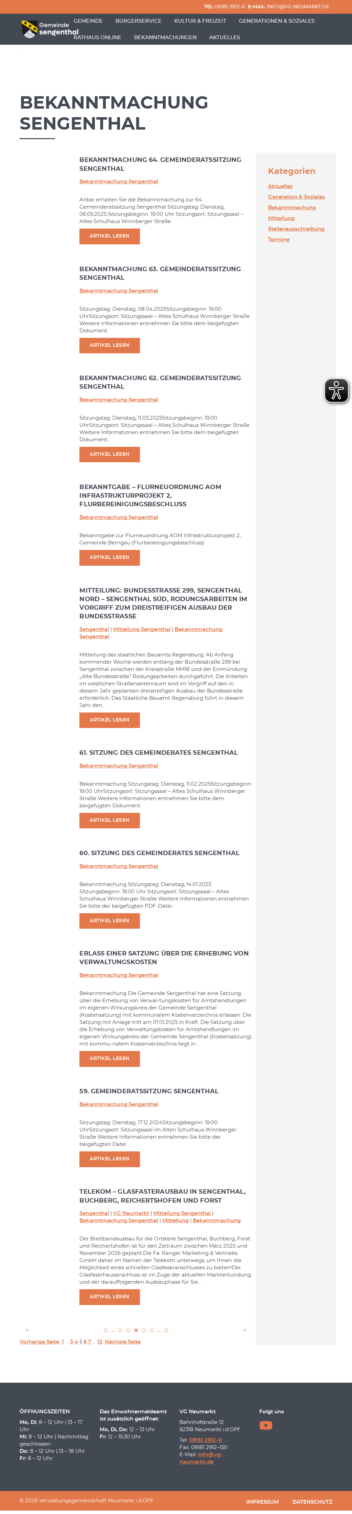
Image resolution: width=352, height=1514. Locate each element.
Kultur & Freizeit (200, 21)
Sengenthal (94, 629)
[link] (27, 1330)
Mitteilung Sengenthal (141, 629)
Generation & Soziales (296, 197)
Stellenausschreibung (296, 229)
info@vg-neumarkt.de (288, 6)
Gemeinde (88, 21)
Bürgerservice (139, 21)
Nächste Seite (123, 1342)
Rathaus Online (97, 37)
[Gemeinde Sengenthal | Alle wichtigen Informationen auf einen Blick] (51, 29)
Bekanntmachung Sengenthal (118, 181)
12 (99, 1342)
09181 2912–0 (224, 6)
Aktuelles (224, 37)
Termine (278, 239)
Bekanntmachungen (165, 37)
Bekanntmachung (217, 1220)
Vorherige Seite (39, 1342)
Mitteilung (175, 1220)
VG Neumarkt (131, 1213)
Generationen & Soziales (277, 21)
